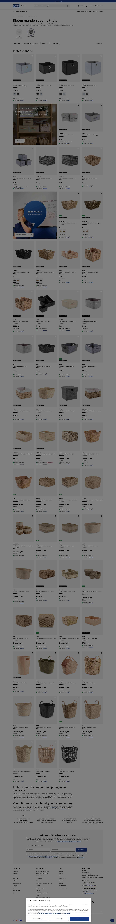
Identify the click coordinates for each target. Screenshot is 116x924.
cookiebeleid (67, 913)
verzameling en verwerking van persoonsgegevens (49, 913)
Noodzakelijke (59, 918)
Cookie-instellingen (38, 918)
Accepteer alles (79, 918)
